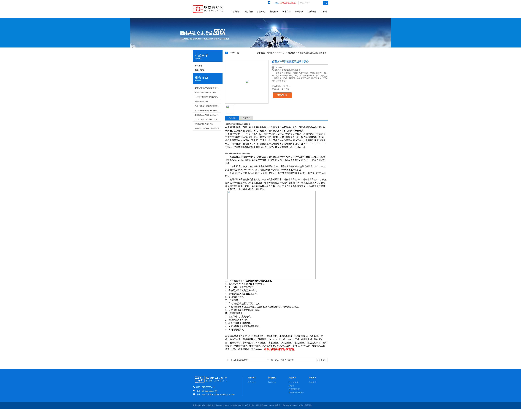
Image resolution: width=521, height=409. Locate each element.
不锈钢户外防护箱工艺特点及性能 (207, 128)
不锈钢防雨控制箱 (201, 101)
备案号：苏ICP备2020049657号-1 (289, 405)
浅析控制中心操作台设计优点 (205, 92)
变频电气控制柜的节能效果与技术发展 (207, 88)
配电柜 (291, 386)
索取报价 (282, 95)
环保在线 (259, 405)
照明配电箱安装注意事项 (204, 124)
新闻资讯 (274, 11)
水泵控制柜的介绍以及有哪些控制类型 (207, 110)
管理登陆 (308, 405)
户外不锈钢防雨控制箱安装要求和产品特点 (207, 106)
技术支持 (286, 11)
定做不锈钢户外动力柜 (284, 360)
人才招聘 (323, 11)
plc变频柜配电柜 (241, 360)
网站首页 (236, 11)
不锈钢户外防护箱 (296, 392)
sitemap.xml (269, 405)
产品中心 (261, 11)
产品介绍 (232, 118)
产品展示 (292, 377)
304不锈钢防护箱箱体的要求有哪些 (207, 97)
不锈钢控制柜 (294, 389)
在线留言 (299, 11)
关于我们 (249, 11)
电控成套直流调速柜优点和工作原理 (207, 115)
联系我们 (312, 11)
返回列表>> (322, 360)
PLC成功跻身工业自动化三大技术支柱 (207, 119)
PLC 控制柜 (293, 382)
